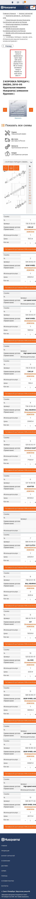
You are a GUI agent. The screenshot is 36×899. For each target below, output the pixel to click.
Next (31, 110)
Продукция (5, 851)
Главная (4, 846)
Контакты (18, 2)
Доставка (13, 2)
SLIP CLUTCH (30, 545)
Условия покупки (7, 881)
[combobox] (18, 162)
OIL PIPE (30, 660)
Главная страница (9, 14)
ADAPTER (30, 486)
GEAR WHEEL (30, 265)
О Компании (5, 861)
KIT (30, 622)
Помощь (4, 876)
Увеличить (18, 118)
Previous (5, 110)
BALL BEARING (30, 410)
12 (30, 203)
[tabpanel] (18, 109)
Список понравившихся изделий (23, 2)
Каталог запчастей (26, 14)
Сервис (3, 871)
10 (30, 195)
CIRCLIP (30, 227)
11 (30, 198)
